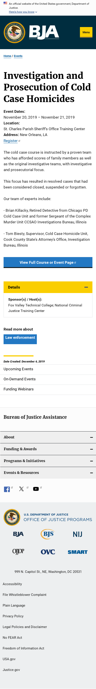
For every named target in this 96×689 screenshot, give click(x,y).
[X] (23, 490)
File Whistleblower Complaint (24, 595)
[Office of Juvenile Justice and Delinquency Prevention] (18, 555)
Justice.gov (11, 670)
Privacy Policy (13, 616)
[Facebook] (8, 490)
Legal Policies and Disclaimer (25, 627)
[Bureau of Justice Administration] (18, 537)
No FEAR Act (12, 638)
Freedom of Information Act (23, 648)
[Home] (44, 32)
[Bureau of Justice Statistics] (48, 540)
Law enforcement (20, 337)
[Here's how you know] (48, 8)
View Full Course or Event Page (46, 262)
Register (11, 140)
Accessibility (12, 584)
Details (14, 287)
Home (7, 56)
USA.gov (9, 659)
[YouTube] (37, 490)
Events (18, 56)
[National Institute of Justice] (77, 537)
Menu (86, 32)
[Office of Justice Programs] (14, 32)
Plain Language (14, 605)
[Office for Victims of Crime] (48, 555)
